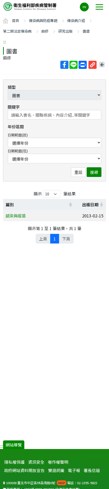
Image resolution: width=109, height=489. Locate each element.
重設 (78, 172)
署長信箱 (92, 470)
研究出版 (65, 31)
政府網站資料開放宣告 (24, 470)
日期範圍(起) (18, 134)
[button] (70, 204)
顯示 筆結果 (55, 194)
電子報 (74, 470)
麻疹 (44, 31)
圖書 (86, 31)
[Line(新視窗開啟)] (73, 65)
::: (4, 41)
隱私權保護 (14, 462)
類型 (12, 87)
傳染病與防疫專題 (43, 20)
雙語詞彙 (56, 470)
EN (84, 7)
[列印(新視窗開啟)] (82, 65)
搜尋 (94, 172)
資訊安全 (36, 462)
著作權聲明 (58, 462)
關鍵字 (14, 107)
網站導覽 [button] (14, 445)
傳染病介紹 (76, 20)
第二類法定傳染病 (17, 31)
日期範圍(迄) (18, 150)
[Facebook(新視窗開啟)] (64, 65)
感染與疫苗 (16, 216)
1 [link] (54, 239)
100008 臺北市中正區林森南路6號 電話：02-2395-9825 (51, 482)
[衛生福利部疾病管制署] (30, 6)
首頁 (15, 20)
